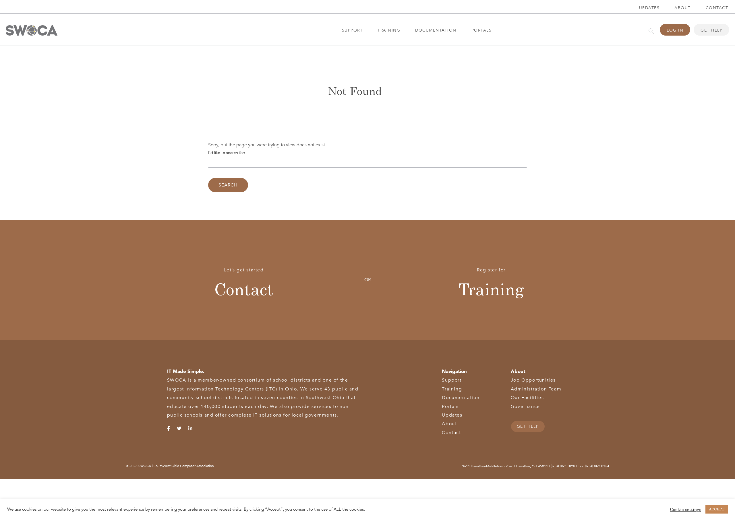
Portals (481, 30)
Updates (649, 8)
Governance (525, 406)
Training (389, 30)
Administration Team (536, 389)
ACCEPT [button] (716, 509)
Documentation (436, 30)
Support (352, 30)
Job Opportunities (533, 380)
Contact (243, 289)
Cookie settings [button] (685, 509)
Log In (675, 30)
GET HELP (528, 426)
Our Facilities (527, 397)
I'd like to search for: (226, 152)
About (682, 8)
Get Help (711, 30)
